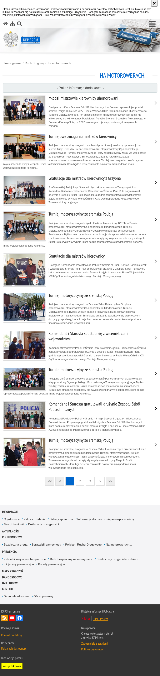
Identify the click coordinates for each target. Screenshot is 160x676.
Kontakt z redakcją (11, 635)
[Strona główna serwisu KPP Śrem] (5, 23)
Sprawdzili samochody (46, 544)
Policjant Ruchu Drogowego (83, 544)
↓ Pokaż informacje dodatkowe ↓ (80, 88)
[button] (152, 24)
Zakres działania (34, 519)
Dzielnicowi (10, 583)
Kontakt (8, 589)
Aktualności (10, 531)
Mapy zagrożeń (12, 571)
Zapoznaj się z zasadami (94, 643)
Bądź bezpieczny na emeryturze (71, 559)
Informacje (10, 512)
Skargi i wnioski (14, 524)
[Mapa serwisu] (12, 23)
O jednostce (12, 519)
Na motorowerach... (61, 63)
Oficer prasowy (43, 596)
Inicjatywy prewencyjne (19, 564)
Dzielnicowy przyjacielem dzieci (117, 559)
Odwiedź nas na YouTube (12, 618)
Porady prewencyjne (51, 564)
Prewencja (9, 551)
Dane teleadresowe (16, 596)
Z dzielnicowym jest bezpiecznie (25, 559)
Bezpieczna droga (16, 544)
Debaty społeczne (61, 519)
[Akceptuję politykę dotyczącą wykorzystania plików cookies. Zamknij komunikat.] (154, 3)
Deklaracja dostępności (43, 524)
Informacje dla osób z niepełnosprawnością (105, 519)
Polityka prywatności (92, 649)
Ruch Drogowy (34, 63)
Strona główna (11, 63)
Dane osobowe (12, 577)
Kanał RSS (4, 618)
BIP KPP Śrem (100, 619)
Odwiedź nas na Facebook (19, 618)
